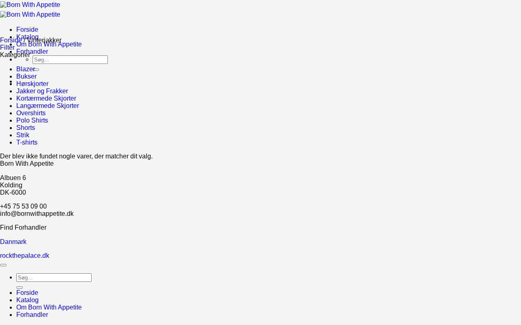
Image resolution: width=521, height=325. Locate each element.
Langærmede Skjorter (47, 105)
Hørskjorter (32, 83)
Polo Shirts (32, 120)
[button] (7, 47)
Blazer (25, 69)
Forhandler (32, 51)
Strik (22, 135)
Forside (27, 29)
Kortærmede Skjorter (46, 98)
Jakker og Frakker (42, 91)
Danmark (13, 241)
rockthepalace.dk (24, 255)
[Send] (36, 69)
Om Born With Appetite (49, 44)
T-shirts (26, 142)
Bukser (26, 76)
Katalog (27, 299)
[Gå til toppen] (3, 265)
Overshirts (31, 113)
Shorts (25, 127)
